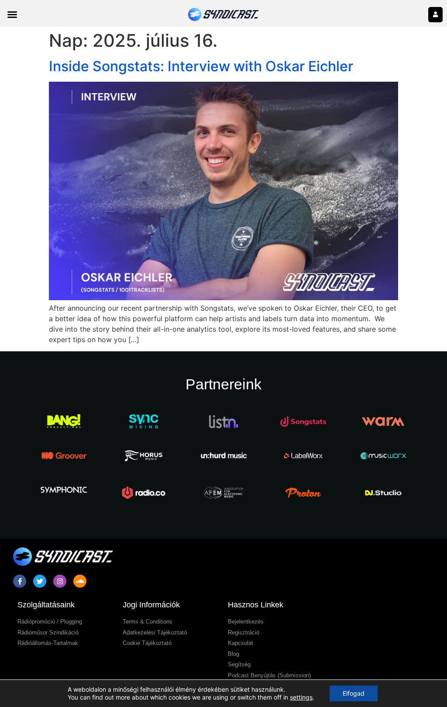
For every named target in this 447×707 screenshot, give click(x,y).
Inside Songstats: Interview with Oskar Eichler (201, 66)
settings (301, 697)
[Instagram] (59, 581)
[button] (12, 14)
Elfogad (353, 693)
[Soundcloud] (79, 581)
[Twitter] (39, 581)
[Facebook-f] (19, 581)
